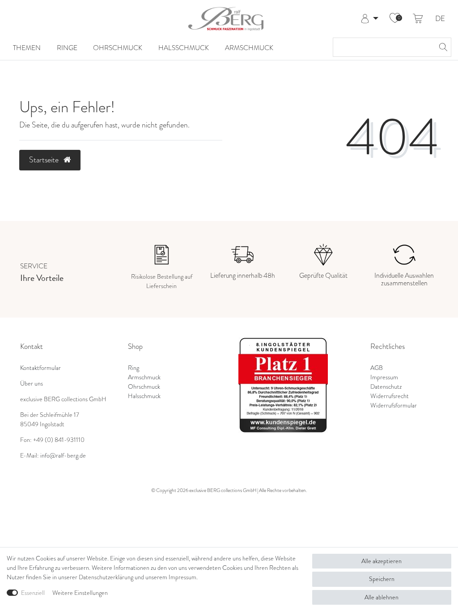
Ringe (67, 47)
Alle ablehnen (382, 597)
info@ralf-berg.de (63, 455)
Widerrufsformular (393, 405)
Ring (133, 368)
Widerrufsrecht (389, 396)
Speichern (381, 579)
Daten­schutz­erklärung (106, 577)
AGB (376, 368)
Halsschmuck (183, 47)
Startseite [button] (44, 159)
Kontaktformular (40, 368)
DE (440, 19)
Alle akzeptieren (381, 561)
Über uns (31, 383)
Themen (27, 47)
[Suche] (442, 47)
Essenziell (33, 593)
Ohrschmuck (117, 47)
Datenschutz (386, 386)
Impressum (384, 377)
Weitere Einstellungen (80, 593)
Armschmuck (249, 47)
